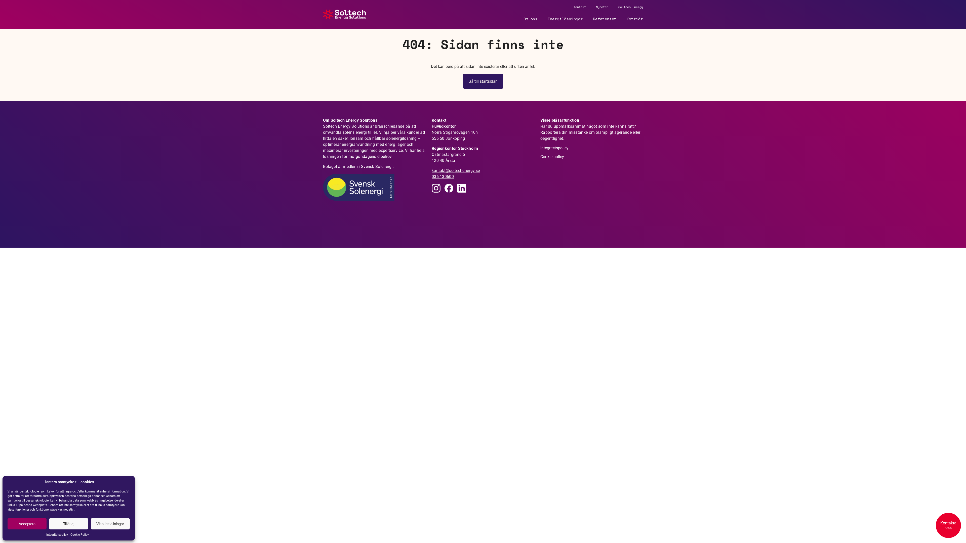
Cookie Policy (79, 534)
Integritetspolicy (57, 534)
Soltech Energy (630, 7)
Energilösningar (565, 19)
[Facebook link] (449, 188)
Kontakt (580, 7)
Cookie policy (552, 156)
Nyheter (602, 7)
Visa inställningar (110, 524)
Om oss (531, 19)
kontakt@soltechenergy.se (456, 170)
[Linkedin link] (436, 188)
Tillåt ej (68, 524)
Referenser (605, 19)
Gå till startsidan (483, 81)
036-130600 (443, 176)
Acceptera (27, 524)
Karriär (635, 19)
